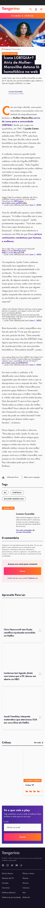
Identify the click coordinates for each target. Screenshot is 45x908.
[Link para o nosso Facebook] (3, 865)
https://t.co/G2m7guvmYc (14, 250)
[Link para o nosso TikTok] (21, 865)
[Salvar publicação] (40, 630)
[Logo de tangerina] (10, 9)
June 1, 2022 (35, 205)
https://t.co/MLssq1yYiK (13, 252)
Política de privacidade (11, 897)
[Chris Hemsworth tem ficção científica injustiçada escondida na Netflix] (22, 613)
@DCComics (19, 201)
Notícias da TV (8, 878)
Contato (5, 883)
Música (25, 883)
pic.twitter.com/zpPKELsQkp (14, 203)
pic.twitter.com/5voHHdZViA (15, 363)
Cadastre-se (33, 578)
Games (25, 878)
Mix (24, 893)
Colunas (26, 888)
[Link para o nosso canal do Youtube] (17, 865)
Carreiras (6, 888)
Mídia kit (26, 897)
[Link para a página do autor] (5, 92)
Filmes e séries (28, 873)
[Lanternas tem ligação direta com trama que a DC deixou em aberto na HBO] (22, 657)
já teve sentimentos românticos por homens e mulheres (22, 238)
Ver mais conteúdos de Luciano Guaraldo (25, 531)
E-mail (6, 822)
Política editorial (8, 893)
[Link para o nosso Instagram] (7, 865)
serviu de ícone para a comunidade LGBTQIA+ (21, 121)
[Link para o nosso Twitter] (12, 865)
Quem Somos (7, 873)
